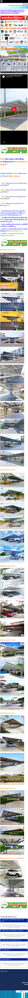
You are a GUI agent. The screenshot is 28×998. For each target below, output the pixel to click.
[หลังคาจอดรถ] (14, 44)
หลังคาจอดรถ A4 (6, 950)
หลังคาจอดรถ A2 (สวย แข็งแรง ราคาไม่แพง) (12, 931)
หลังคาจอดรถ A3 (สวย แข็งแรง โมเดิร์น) (11, 940)
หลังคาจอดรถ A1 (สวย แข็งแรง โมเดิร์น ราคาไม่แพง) (13, 920)
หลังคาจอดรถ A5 (6, 959)
